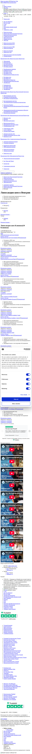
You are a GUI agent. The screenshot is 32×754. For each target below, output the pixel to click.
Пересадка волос (8, 32)
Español (11, 10)
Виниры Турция (8, 646)
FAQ (5, 25)
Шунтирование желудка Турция (12, 652)
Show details (23, 394)
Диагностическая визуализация (12, 158)
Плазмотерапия (7, 56)
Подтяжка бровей (8, 88)
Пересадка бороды (8, 48)
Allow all (16, 399)
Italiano (29, 10)
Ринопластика (7, 62)
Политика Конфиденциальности (12, 603)
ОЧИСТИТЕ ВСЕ (12, 566)
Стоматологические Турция (11, 653)
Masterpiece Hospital (8, 677)
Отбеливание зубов (8, 128)
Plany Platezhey (7, 598)
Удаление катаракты (9, 143)
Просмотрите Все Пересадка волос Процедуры (12, 58)
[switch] (28, 379)
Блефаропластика (8, 70)
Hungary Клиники (8, 632)
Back (8, 568)
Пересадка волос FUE (9, 43)
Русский (19, 12)
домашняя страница (9, 184)
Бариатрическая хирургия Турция (12, 650)
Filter (2, 233)
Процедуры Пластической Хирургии (13, 33)
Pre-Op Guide (7, 23)
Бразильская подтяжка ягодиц (11, 74)
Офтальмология (8, 37)
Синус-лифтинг (8, 130)
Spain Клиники (7, 626)
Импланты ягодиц (8, 65)
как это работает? (8, 21)
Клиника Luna (7, 667)
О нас (5, 24)
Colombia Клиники (8, 633)
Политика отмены (8, 606)
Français (20, 10)
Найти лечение (7, 6)
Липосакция (7, 61)
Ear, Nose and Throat (9, 161)
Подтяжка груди (8, 73)
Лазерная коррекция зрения (10, 141)
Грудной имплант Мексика (10, 687)
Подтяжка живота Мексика (10, 685)
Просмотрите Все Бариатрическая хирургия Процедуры (15, 115)
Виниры (6, 119)
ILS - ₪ (22, 14)
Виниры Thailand (8, 695)
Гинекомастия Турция (9, 644)
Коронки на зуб (7, 136)
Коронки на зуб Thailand (10, 699)
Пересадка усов (7, 52)
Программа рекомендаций (10, 27)
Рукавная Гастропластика (10, 97)
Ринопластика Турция (9, 639)
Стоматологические (9, 36)
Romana (29, 9)
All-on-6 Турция (8, 660)
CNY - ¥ (18, 14)
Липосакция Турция (9, 649)
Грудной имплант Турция (10, 641)
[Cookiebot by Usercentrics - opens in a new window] (23, 349)
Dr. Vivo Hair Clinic (8, 672)
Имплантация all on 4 (9, 123)
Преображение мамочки (10, 69)
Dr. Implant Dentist (8, 674)
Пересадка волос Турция (10, 656)
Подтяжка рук (7, 78)
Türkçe (10, 12)
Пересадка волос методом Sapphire (12, 54)
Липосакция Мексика (9, 689)
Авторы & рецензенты (9, 595)
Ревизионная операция (9, 113)
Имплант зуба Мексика (9, 683)
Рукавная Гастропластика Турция (12, 638)
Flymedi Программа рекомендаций (12, 597)
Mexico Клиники (8, 628)
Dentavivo (6, 670)
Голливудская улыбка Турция (11, 658)
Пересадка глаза (8, 153)
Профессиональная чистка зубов (12, 135)
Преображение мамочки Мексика (12, 686)
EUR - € (6, 13)
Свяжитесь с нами (8, 29)
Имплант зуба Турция (9, 645)
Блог (5, 28)
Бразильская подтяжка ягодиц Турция (13, 654)
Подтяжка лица (7, 72)
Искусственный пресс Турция (11, 661)
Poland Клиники (8, 629)
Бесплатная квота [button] (11, 2)
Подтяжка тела (7, 77)
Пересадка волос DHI (9, 47)
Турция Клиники (8, 625)
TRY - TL (12, 16)
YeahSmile (6, 673)
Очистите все (4, 203)
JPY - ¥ (26, 14)
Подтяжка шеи (7, 86)
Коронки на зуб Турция (9, 648)
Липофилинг (7, 82)
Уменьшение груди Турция (10, 642)
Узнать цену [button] (7, 19)
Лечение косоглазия (9, 151)
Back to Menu (10, 729)
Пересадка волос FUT (9, 44)
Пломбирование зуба (9, 126)
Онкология (6, 168)
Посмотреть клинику (6, 248)
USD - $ (10, 14)
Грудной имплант (8, 64)
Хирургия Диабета (8, 105)
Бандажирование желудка (10, 101)
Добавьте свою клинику (10, 609)
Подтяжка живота (8, 66)
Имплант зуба (7, 118)
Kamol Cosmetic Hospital (10, 678)
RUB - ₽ (8, 16)
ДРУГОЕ (6, 40)
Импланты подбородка (9, 80)
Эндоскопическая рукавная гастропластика (15, 102)
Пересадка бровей (8, 50)
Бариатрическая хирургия (10, 35)
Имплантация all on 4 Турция (11, 663)
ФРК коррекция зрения (9, 147)
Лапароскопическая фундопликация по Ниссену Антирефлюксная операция (16, 111)
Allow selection (16, 403)
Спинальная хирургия (9, 166)
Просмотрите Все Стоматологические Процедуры (13, 139)
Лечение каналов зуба (9, 133)
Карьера (6, 599)
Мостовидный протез (9, 120)
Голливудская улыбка (9, 131)
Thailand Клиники (8, 630)
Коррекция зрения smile (10, 145)
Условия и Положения (9, 605)
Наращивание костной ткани (11, 124)
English (10, 9)
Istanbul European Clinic (9, 669)
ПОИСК (3, 173)
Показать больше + (5, 214)
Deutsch (20, 9)
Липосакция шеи (8, 187)
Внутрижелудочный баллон (11, 98)
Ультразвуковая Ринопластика (11, 81)
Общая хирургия (8, 39)
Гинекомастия (7, 85)
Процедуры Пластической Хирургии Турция (15, 657)
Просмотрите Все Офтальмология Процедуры (12, 156)
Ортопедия (6, 163)
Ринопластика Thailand (9, 694)
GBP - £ (14, 14)
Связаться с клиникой (6, 251)
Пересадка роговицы (9, 149)
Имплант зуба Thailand (9, 698)
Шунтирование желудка (10, 95)
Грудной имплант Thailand (10, 696)
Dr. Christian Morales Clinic (10, 676)
